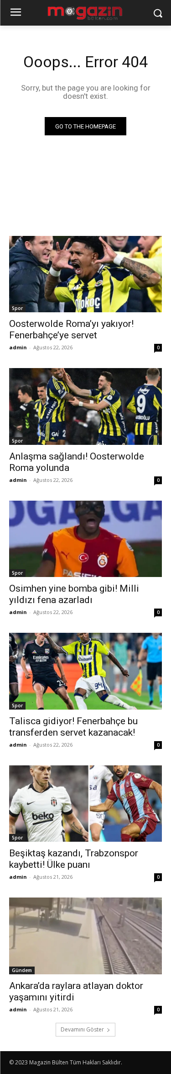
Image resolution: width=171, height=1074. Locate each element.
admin (18, 347)
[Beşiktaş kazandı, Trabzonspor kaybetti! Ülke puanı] (85, 803)
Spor (17, 308)
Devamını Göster (82, 1029)
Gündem (22, 970)
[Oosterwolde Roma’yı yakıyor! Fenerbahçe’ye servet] (85, 274)
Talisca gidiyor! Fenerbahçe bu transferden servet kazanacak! (73, 727)
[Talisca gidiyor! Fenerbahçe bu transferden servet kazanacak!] (85, 671)
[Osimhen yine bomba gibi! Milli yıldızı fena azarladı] (85, 539)
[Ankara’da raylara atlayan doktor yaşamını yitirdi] (85, 936)
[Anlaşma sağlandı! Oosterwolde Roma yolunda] (85, 406)
